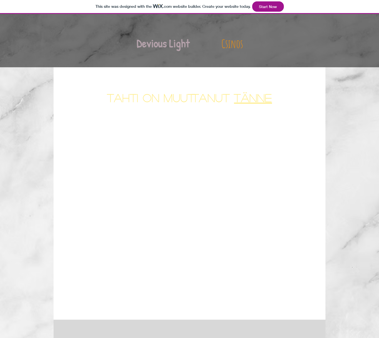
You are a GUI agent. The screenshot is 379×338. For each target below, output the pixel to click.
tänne (253, 97)
